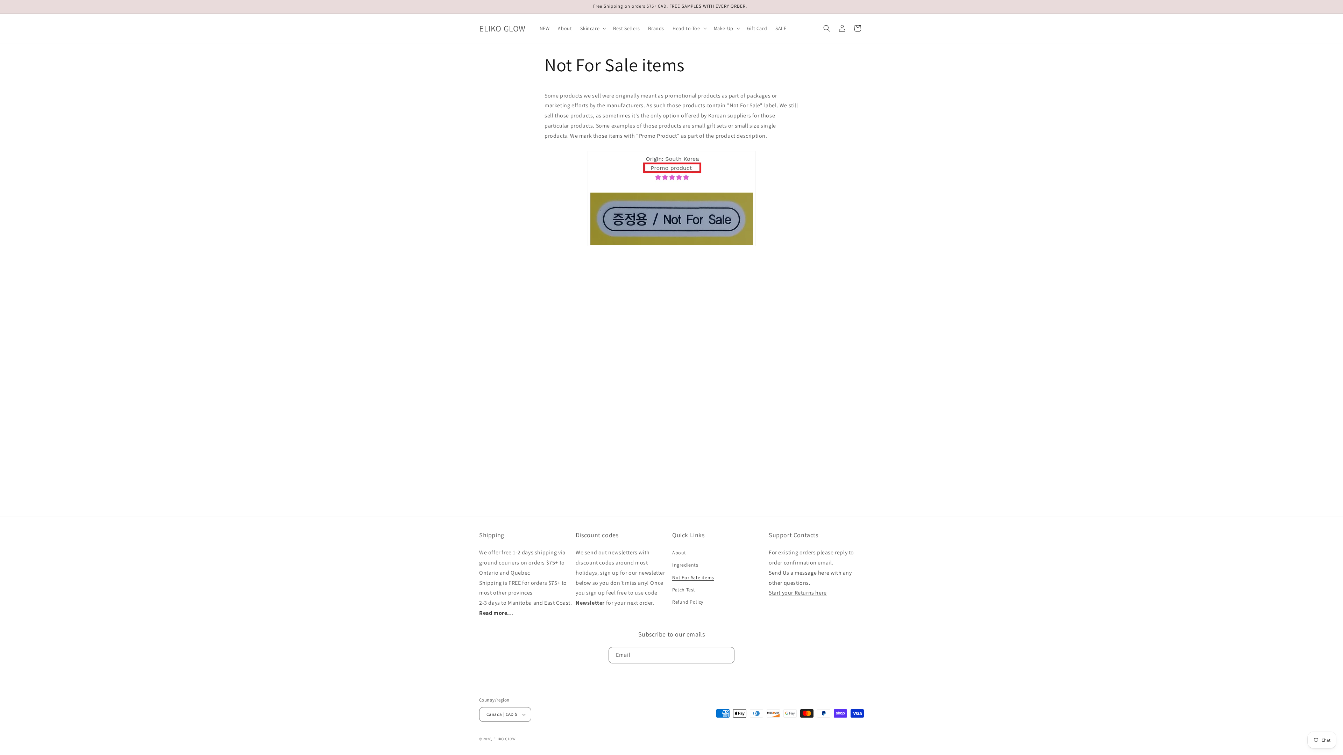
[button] (592, 28)
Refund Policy (687, 602)
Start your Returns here (798, 592)
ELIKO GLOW (504, 738)
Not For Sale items (693, 577)
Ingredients (685, 565)
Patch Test (683, 590)
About (679, 552)
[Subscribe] (726, 655)
